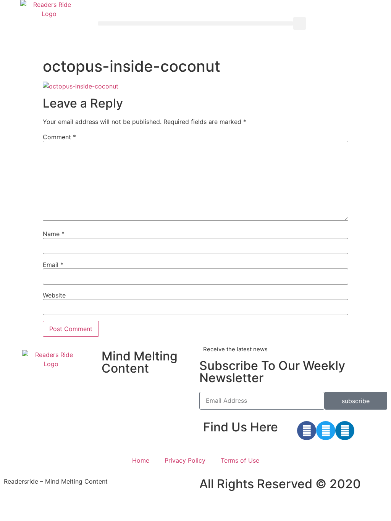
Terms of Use (240, 460)
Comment (59, 137)
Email (53, 265)
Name (54, 234)
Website (54, 295)
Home (140, 460)
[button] (195, 23)
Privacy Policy (185, 460)
